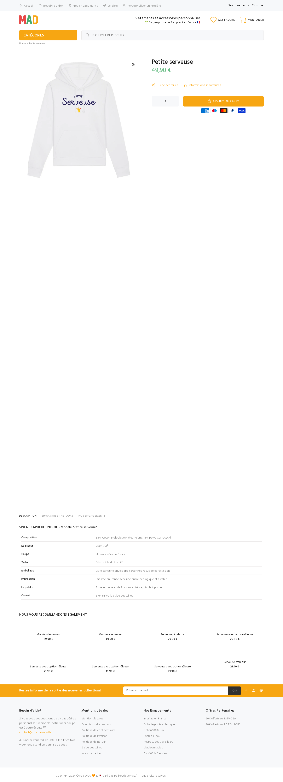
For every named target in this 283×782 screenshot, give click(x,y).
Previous (25, 119)
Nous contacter (91, 753)
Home (22, 43)
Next (133, 119)
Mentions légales (92, 718)
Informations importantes (205, 85)
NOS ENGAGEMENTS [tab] (92, 515)
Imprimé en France (155, 718)
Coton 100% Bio (154, 730)
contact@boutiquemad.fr (35, 732)
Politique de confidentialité (98, 730)
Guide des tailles (167, 85)
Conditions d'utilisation (96, 724)
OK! (234, 690)
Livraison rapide (153, 747)
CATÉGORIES (33, 36)
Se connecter (237, 5)
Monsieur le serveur (48, 634)
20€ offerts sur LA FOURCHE (223, 724)
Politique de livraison (94, 736)
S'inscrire (257, 5)
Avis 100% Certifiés (155, 753)
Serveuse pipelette (173, 634)
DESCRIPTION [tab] (28, 515)
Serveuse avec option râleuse (234, 634)
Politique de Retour (93, 742)
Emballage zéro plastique (159, 724)
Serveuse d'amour (235, 662)
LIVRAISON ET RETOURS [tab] (57, 515)
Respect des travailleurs (158, 742)
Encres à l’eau (152, 736)
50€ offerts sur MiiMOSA (221, 718)
